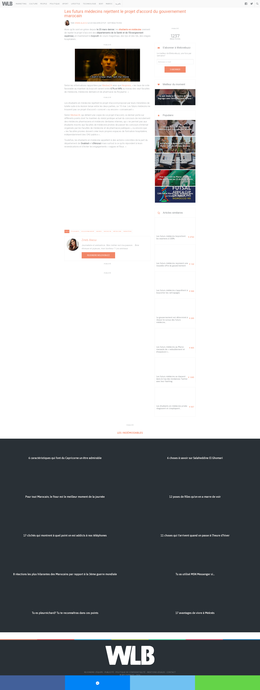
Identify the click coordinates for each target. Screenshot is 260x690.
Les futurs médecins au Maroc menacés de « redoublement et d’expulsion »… (170, 349)
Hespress (126, 85)
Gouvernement (87, 231)
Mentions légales (156, 672)
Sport (65, 4)
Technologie (89, 4)
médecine (117, 231)
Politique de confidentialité (130, 672)
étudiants (75, 231)
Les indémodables (130, 432)
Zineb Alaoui (81, 23)
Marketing (21, 4)
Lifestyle (75, 4)
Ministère (127, 231)
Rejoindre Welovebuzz (98, 255)
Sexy (101, 4)
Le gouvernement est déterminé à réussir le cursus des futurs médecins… (172, 319)
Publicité (109, 672)
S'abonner (175, 69)
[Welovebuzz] (7, 4)
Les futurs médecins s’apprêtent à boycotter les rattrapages (172, 291)
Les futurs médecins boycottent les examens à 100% (171, 237)
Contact (171, 672)
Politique (55, 4)
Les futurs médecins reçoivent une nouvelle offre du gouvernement (172, 264)
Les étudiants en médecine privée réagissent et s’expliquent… (171, 407)
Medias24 (107, 85)
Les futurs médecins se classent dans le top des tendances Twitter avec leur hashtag (172, 378)
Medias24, (75, 115)
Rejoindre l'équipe (93, 672)
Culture (33, 4)
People (43, 4)
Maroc (109, 4)
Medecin (107, 231)
